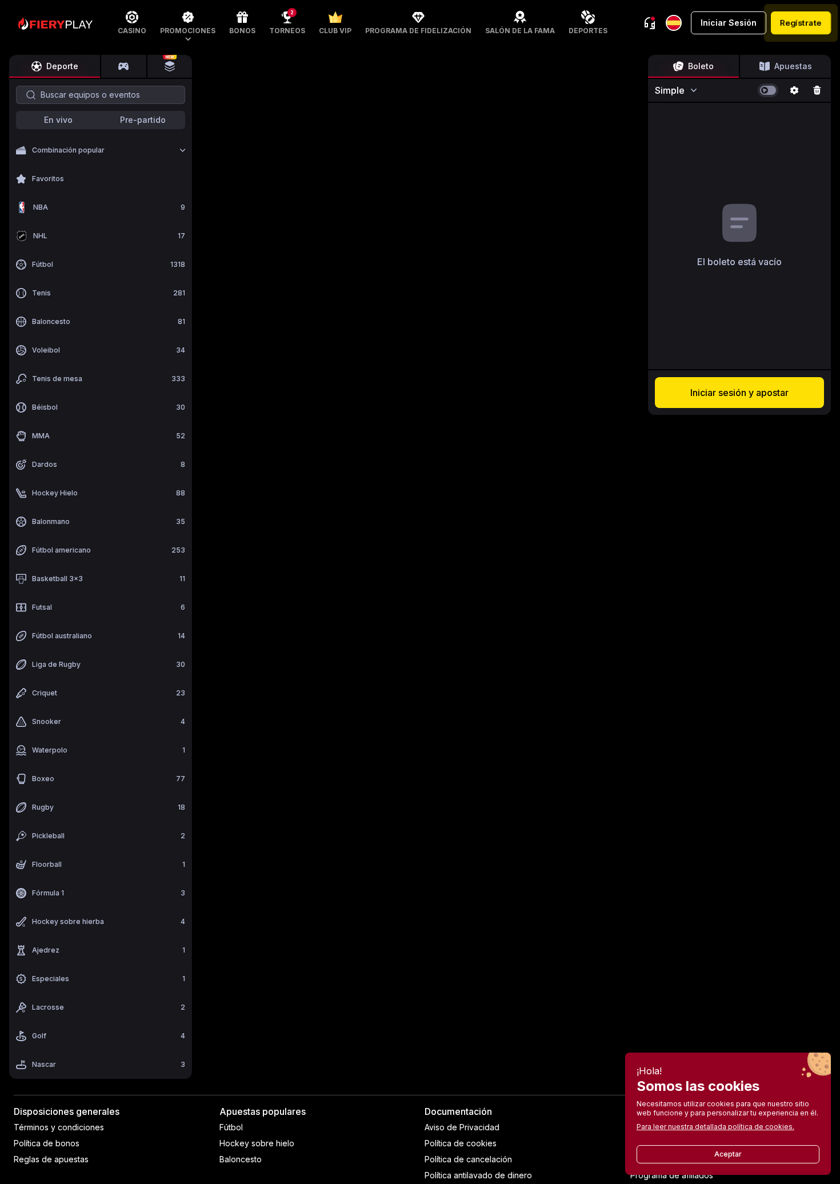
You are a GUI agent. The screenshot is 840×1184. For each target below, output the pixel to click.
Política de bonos (46, 1143)
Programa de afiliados (671, 1175)
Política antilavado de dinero (478, 1175)
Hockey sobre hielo (256, 1143)
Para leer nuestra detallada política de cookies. (715, 1126)
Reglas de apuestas (51, 1159)
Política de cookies (461, 1143)
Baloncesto (240, 1159)
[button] (187, 23)
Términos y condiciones (59, 1127)
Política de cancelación (468, 1159)
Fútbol (231, 1127)
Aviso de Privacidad (462, 1127)
